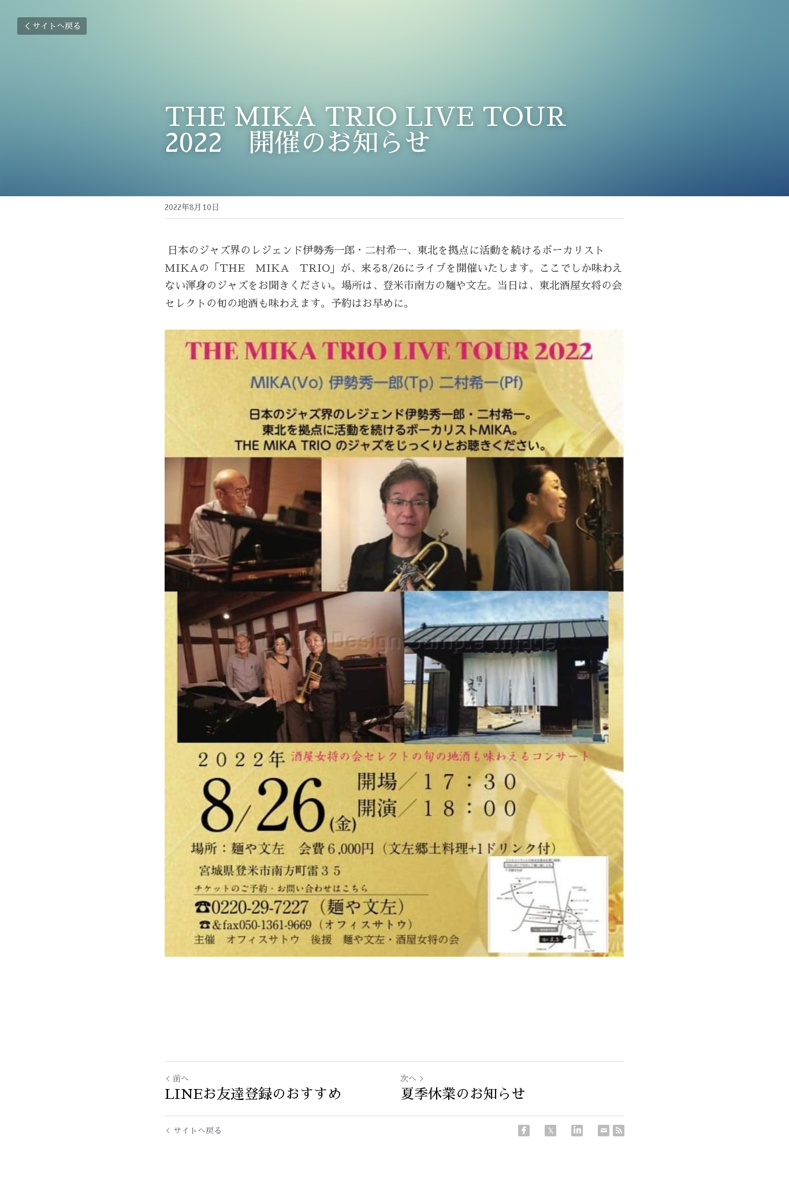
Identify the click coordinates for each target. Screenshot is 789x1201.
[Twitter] (550, 1130)
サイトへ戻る (56, 26)
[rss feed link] (618, 1130)
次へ (408, 1079)
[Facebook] (524, 1130)
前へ (181, 1079)
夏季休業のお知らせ (462, 1094)
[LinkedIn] (577, 1130)
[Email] (603, 1130)
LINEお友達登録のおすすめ (253, 1094)
